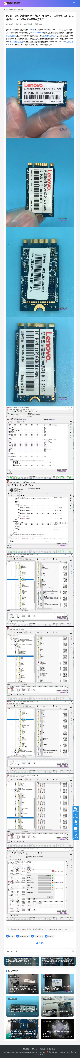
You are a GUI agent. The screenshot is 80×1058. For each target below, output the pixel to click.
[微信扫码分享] (8, 951)
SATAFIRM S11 (37, 33)
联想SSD (51, 936)
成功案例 (35, 1049)
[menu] (73, 3)
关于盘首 (52, 1049)
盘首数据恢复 (50, 36)
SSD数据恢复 (28, 24)
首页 (5, 9)
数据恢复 (26, 1049)
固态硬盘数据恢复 (16, 42)
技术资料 (43, 1049)
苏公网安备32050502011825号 (59, 1052)
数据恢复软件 (11, 36)
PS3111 (11, 936)
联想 (33, 30)
